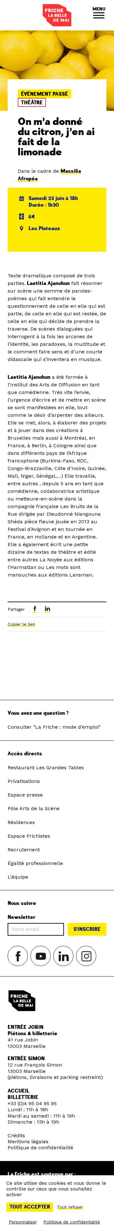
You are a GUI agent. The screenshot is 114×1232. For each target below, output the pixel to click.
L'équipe (18, 877)
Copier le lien (21, 624)
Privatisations (24, 781)
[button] (99, 15)
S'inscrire (87, 929)
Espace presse (25, 795)
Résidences (21, 822)
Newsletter (21, 917)
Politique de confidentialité (40, 1148)
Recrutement (24, 850)
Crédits (16, 1135)
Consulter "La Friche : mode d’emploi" (54, 727)
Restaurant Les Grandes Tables (46, 767)
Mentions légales (28, 1141)
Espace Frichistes (29, 836)
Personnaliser (23, 1221)
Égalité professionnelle (35, 863)
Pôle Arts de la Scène (34, 808)
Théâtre (32, 103)
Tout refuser (70, 1206)
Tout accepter (30, 1207)
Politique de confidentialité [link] (71, 1221)
